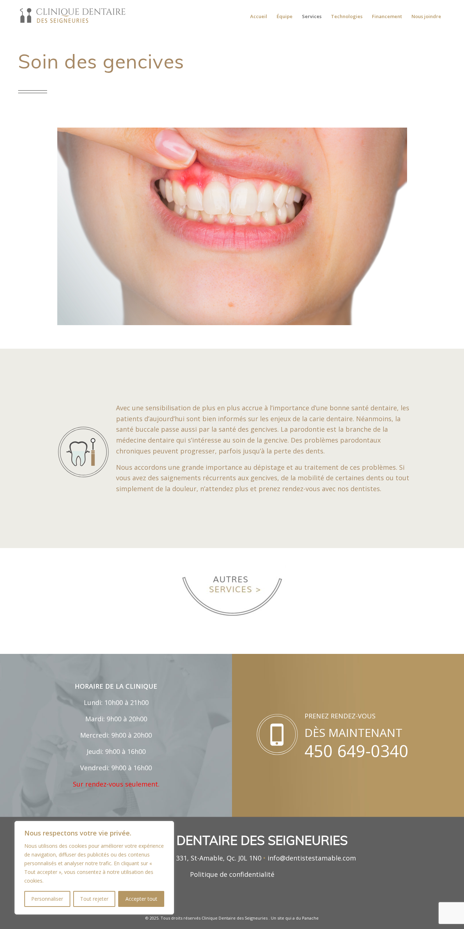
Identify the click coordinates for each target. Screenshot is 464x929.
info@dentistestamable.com (312, 858)
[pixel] (72, 16)
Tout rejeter (94, 898)
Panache (310, 918)
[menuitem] (258, 16)
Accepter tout (141, 898)
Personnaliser (47, 898)
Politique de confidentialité (232, 874)
